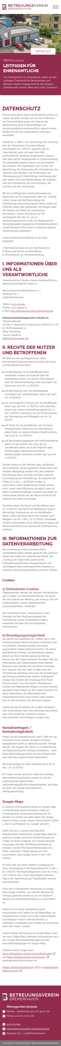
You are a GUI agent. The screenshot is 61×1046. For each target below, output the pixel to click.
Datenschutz (23, 1043)
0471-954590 (18, 304)
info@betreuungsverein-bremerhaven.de (31, 311)
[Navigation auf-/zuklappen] (56, 7)
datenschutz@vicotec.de (15, 338)
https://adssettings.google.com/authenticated (27, 953)
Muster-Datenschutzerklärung (18, 967)
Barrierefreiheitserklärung (45, 1043)
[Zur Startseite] (24, 7)
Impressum (9, 1043)
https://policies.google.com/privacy (26, 957)
